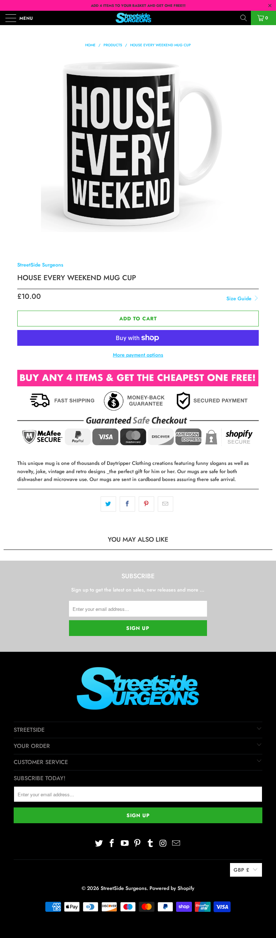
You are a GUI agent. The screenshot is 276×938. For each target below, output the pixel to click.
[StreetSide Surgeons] (138, 18)
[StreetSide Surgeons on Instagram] (163, 843)
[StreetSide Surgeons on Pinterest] (137, 843)
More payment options (138, 354)
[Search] (244, 18)
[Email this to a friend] (165, 504)
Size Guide (239, 298)
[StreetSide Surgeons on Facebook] (112, 843)
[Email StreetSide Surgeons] (176, 843)
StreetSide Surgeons (40, 264)
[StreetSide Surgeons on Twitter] (99, 843)
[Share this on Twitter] (108, 504)
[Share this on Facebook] (127, 504)
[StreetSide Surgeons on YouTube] (124, 843)
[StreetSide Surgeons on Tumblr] (150, 843)
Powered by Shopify (172, 888)
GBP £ (241, 869)
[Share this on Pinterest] (146, 504)
